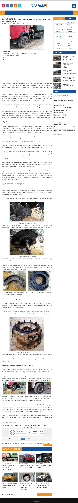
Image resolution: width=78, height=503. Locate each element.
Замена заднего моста (60, 124)
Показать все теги (57, 134)
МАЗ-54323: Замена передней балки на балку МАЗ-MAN (42, 485)
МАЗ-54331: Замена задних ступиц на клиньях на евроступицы (25, 486)
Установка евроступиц (10, 58)
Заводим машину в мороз (60, 119)
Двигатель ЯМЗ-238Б (59, 117)
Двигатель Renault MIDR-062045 (63, 107)
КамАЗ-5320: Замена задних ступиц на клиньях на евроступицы (8, 466)
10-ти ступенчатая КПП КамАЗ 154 (62, 95)
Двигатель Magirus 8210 (59, 105)
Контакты (52, 499)
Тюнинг (5, 442)
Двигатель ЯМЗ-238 (60, 115)
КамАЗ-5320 (32, 442)
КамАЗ (27, 442)
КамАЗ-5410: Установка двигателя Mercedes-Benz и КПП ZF (9, 485)
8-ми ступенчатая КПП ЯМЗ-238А (64, 103)
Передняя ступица (44, 443)
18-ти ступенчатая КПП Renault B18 (62, 98)
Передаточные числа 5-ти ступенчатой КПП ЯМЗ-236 (64, 127)
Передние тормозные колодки (42, 442)
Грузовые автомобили (19, 442)
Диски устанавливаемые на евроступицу (15, 60)
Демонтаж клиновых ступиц (11, 55)
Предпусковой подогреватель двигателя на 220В (64, 131)
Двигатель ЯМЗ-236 (58, 112)
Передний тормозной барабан (31, 443)
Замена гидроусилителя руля (61, 122)
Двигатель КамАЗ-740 (60, 110)
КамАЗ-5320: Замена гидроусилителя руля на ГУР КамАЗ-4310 (26, 465)
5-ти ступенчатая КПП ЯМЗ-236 (63, 100)
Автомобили (11, 442)
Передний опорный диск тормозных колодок (13, 443)
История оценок (41, 439)
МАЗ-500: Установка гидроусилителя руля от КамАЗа (43, 465)
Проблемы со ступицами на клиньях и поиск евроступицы (20, 53)
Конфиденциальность (27, 499)
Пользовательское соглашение (41, 499)
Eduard (22, 23)
